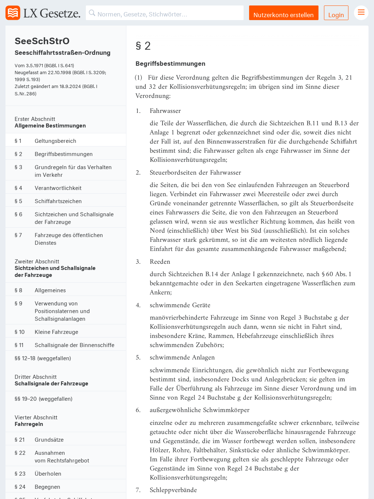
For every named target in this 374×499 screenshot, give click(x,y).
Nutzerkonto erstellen (283, 14)
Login (336, 14)
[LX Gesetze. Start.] (42, 12)
